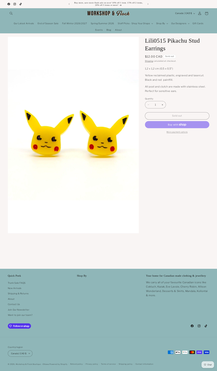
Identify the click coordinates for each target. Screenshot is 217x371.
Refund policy (76, 364)
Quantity (149, 99)
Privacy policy (92, 364)
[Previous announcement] (69, 4)
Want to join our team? (20, 315)
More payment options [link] (177, 132)
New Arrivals (15, 288)
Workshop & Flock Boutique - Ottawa (32, 364)
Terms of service (108, 364)
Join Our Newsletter (18, 309)
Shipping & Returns (18, 293)
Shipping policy (126, 364)
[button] (11, 13)
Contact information (144, 364)
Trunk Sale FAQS (17, 282)
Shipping (149, 61)
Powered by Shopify (58, 364)
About (11, 299)
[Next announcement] (148, 4)
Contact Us (14, 304)
